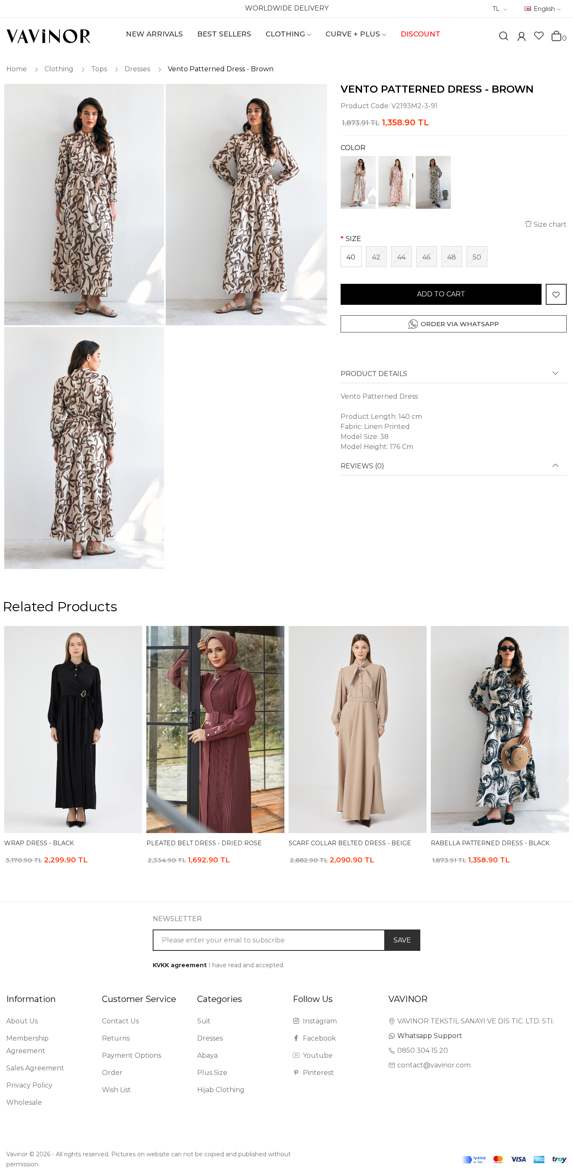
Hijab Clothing (221, 1090)
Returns (116, 1038)
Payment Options (131, 1055)
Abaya (207, 1055)
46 (426, 257)
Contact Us (120, 1021)
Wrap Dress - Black (39, 843)
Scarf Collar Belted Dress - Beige (350, 843)
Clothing (58, 69)
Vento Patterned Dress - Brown (220, 69)
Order (112, 1073)
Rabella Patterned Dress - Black (490, 843)
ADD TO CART (441, 294)
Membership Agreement (27, 1044)
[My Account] (521, 37)
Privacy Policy (29, 1085)
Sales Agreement (35, 1068)
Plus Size (212, 1073)
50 (477, 257)
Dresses (137, 69)
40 (350, 257)
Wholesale (24, 1102)
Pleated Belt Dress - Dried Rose (204, 843)
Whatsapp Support (429, 1036)
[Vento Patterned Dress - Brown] (83, 205)
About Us (22, 1021)
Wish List (116, 1090)
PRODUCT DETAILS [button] (374, 374)
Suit (204, 1021)
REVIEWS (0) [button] (362, 466)
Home (16, 69)
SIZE (353, 239)
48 (451, 257)
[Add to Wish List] (556, 294)
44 (401, 257)
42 (376, 257)
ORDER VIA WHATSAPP (460, 324)
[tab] (454, 376)
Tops (99, 69)
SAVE (402, 940)
